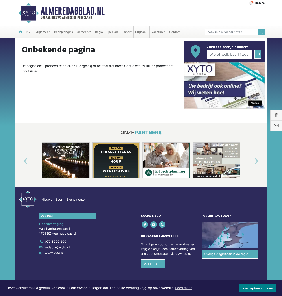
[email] (276, 126)
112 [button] (28, 32)
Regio (99, 32)
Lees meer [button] (183, 288)
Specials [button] (112, 32)
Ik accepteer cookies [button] (257, 288)
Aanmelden (153, 263)
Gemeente (84, 32)
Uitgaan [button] (140, 32)
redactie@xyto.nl (57, 247)
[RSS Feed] (162, 224)
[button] (20, 161)
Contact (174, 32)
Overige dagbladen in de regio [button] (226, 254)
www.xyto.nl (54, 253)
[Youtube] (154, 224)
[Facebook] (145, 224)
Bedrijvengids (63, 32)
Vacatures (158, 32)
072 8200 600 (55, 241)
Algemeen (43, 32)
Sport (128, 32)
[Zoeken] (261, 32)
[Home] (20, 32)
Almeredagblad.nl (73, 11)
